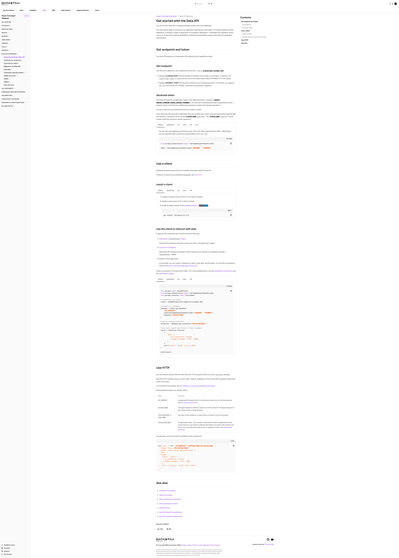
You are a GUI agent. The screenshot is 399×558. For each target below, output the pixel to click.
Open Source (67, 10)
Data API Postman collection (169, 516)
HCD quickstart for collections (170, 499)
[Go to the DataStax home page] (165, 540)
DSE (54, 10)
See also (162, 483)
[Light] (390, 3)
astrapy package (190, 205)
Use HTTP (197, 175)
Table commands (165, 495)
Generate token (165, 95)
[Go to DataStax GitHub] (268, 539)
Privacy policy (186, 545)
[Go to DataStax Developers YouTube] (272, 539)
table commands (191, 266)
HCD (45, 10)
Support (5, 551)
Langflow (34, 10)
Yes (160, 529)
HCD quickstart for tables (168, 504)
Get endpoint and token (172, 49)
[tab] (160, 124)
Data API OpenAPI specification (170, 512)
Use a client (164, 163)
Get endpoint (164, 66)
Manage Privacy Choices (211, 545)
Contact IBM (269, 544)
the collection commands (189, 386)
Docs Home (8, 10)
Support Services (84, 10)
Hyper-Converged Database (166, 16)
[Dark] (393, 3)
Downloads (6, 554)
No (168, 529)
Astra (23, 10)
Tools (98, 10)
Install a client (164, 184)
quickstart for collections (223, 271)
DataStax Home (8, 545)
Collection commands (167, 491)
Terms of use (197, 545)
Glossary (5, 548)
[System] (395, 3)
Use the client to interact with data (176, 229)
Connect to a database (167, 247)
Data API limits (164, 508)
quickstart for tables (166, 274)
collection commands (173, 266)
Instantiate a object (172, 239)
